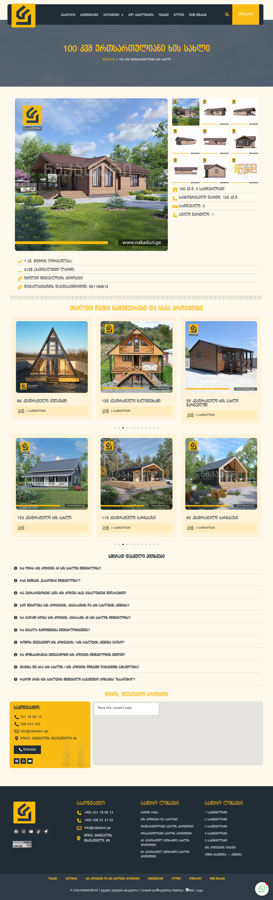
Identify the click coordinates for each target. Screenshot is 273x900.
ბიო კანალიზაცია (141, 15)
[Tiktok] (38, 831)
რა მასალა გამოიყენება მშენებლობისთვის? (55, 630)
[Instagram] (23, 761)
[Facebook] (16, 761)
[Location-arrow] (46, 831)
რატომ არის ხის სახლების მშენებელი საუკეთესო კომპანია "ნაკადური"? (77, 679)
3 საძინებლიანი (205, 411)
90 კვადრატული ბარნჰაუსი (127, 518)
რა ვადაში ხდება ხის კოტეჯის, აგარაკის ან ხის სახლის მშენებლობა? (75, 618)
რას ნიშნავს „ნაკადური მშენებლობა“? (50, 581)
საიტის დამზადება (154, 890)
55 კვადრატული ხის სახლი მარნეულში (128, 403)
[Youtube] (30, 761)
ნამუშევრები (89, 15)
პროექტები (111, 15)
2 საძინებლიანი (120, 415)
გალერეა (71, 878)
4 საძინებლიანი (36, 411)
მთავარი (109, 59)
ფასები (163, 15)
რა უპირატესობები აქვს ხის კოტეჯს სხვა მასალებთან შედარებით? (73, 593)
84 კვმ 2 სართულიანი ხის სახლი (217, 518)
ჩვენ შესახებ (198, 15)
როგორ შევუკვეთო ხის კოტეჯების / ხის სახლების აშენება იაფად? (72, 642)
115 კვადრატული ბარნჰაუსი (44, 518)
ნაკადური (68, 15)
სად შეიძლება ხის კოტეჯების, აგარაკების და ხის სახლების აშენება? (74, 605)
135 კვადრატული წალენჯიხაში (46, 401)
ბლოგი (179, 15)
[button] (227, 14)
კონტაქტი (195, 878)
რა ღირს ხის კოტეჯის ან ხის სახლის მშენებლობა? (60, 568)
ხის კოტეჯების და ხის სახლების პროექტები (112, 878)
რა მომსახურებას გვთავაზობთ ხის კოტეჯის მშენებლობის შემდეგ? (72, 655)
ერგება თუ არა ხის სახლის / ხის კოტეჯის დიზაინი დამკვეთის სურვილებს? (79, 667)
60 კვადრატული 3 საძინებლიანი (217, 401)
